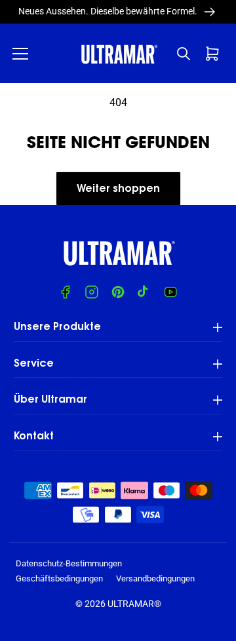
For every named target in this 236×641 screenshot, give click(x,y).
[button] (20, 53)
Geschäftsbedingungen (59, 578)
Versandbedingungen (155, 578)
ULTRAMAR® (134, 603)
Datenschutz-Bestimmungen (69, 563)
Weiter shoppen (118, 189)
